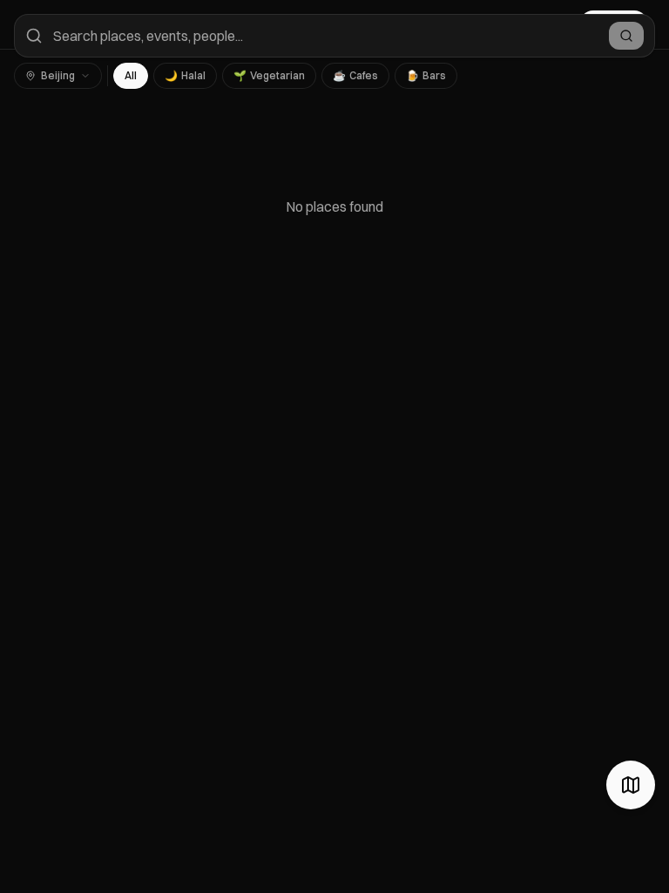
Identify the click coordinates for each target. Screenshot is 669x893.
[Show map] (630, 785)
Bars (426, 75)
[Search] (626, 36)
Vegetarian (269, 75)
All (131, 75)
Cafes (355, 75)
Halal (185, 75)
